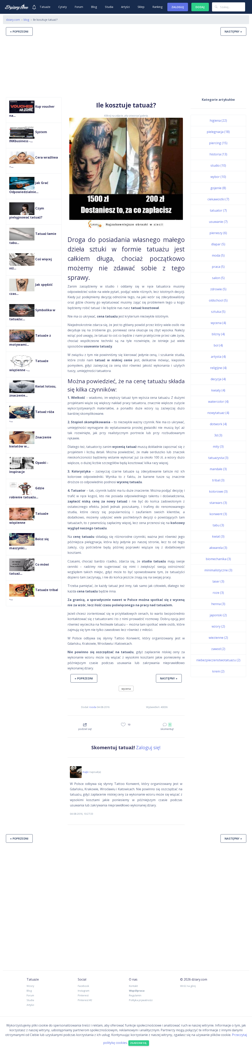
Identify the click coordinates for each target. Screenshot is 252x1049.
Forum (79, 7)
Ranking (157, 7)
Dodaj (200, 7)
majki (85, 772)
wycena (126, 688)
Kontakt (133, 986)
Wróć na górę (188, 986)
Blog (94, 7)
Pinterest (83, 995)
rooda (92, 707)
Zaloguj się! (148, 747)
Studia (109, 7)
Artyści (125, 7)
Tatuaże (45, 7)
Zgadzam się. (138, 1043)
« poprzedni (19, 31)
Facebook (83, 986)
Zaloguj (177, 7)
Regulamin (135, 995)
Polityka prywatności (141, 1000)
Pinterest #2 (85, 1000)
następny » (233, 31)
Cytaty (62, 7)
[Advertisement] (126, 66)
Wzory (30, 986)
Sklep (141, 7)
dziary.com (13, 19)
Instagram (83, 990)
